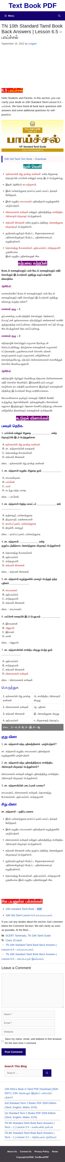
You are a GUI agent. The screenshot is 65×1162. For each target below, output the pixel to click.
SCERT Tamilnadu (16, 935)
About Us (12, 1151)
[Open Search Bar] (59, 15)
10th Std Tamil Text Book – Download (25, 159)
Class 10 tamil (14, 940)
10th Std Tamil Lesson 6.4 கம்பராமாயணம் (29, 915)
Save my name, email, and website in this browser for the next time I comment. (33, 1041)
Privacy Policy (41, 1151)
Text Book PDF (33, 5)
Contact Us (25, 1151)
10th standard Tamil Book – (24, 909)
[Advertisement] (32, 66)
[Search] (47, 1073)
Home (55, 1151)
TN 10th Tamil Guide (39, 935)
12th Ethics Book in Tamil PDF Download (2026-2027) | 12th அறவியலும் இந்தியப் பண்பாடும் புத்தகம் (32, 1093)
